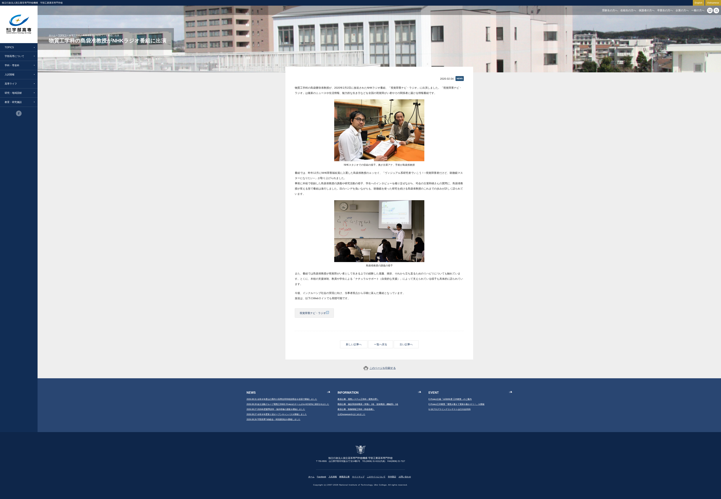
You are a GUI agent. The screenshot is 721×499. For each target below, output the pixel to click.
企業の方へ (682, 10)
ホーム (52, 35)
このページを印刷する (383, 367)
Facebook (321, 477)
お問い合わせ (405, 477)
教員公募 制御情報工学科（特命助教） (356, 409)
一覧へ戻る (380, 344)
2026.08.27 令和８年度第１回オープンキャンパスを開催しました (277, 414)
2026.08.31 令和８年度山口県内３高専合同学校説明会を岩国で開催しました (282, 399)
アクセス (710, 10)
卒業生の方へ (665, 10)
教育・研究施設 (13, 102)
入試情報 (9, 74)
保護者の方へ (647, 10)
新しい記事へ (354, 344)
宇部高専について (14, 56)
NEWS (460, 78)
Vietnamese (713, 2)
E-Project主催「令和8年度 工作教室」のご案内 (450, 399)
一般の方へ (697, 10)
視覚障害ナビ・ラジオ (313, 313)
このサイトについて (376, 477)
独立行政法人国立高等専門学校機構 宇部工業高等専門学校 (19, 24)
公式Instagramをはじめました (351, 414)
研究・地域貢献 (13, 92)
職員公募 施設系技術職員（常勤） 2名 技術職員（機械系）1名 (368, 404)
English (698, 2)
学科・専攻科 (12, 65)
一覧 (328, 392)
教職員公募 (344, 477)
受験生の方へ (610, 10)
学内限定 (392, 477)
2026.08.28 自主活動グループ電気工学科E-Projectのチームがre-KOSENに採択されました (288, 404)
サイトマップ (358, 477)
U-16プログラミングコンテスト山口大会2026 (449, 409)
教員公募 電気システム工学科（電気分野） (358, 399)
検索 (716, 10)
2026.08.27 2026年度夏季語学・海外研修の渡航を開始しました (276, 409)
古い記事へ (406, 344)
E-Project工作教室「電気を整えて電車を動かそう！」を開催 (456, 404)
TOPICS (9, 47)
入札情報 (333, 477)
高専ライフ (11, 83)
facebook (19, 113)
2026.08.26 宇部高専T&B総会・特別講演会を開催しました (273, 419)
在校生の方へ (628, 10)
